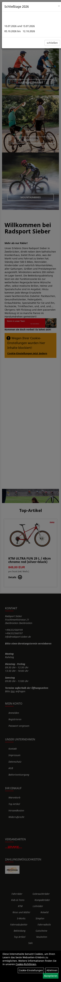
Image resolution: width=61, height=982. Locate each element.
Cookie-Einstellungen (31, 970)
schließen (52, 42)
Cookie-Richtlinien (26, 964)
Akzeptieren (50, 975)
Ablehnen (51, 970)
